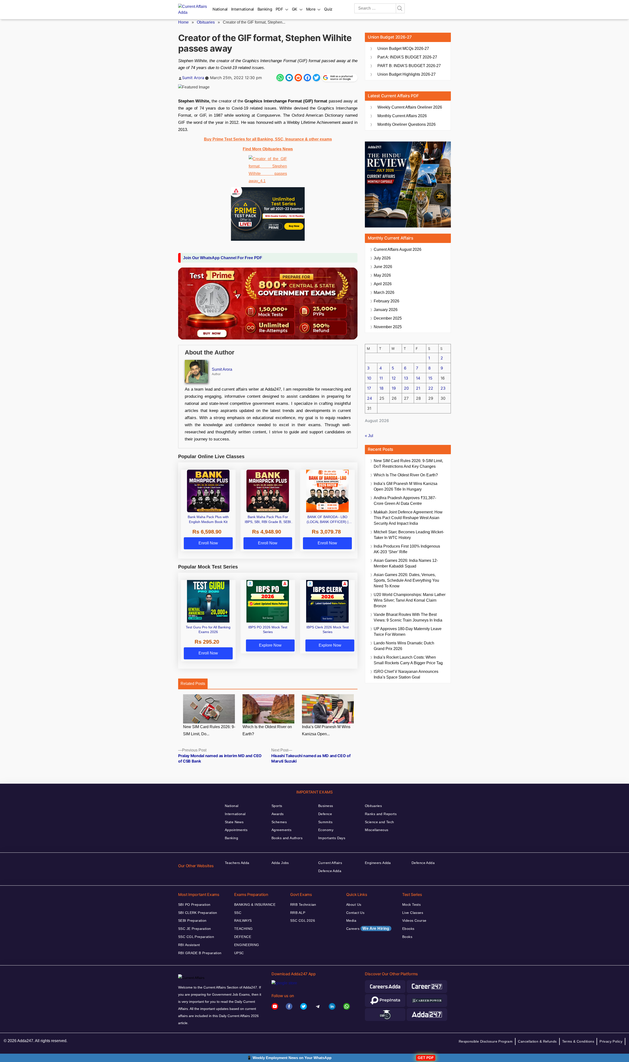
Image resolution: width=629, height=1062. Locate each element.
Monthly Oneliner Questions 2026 (406, 124)
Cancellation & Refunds (537, 1041)
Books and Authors (287, 838)
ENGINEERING (246, 945)
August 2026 (397, 249)
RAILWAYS (243, 920)
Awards (278, 814)
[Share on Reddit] (298, 77)
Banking (264, 9)
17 (369, 388)
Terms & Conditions (578, 1041)
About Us (353, 904)
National (220, 9)
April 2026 (383, 284)
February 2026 (386, 301)
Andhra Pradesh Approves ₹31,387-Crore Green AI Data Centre (405, 501)
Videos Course (414, 920)
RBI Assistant (189, 945)
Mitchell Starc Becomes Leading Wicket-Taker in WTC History (409, 535)
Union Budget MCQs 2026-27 (403, 48)
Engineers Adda (378, 863)
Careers (367, 928)
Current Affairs (330, 863)
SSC (237, 913)
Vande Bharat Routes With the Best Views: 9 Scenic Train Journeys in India (408, 617)
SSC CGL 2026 (302, 920)
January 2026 (386, 310)
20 (406, 388)
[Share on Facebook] (307, 77)
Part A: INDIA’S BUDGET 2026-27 (407, 57)
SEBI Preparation (192, 920)
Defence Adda (329, 871)
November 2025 (388, 327)
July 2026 (382, 258)
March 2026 (384, 292)
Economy (325, 830)
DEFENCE (242, 937)
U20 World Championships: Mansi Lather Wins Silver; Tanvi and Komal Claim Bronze (409, 600)
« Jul (369, 436)
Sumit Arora (193, 77)
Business (325, 806)
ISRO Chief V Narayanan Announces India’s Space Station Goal (406, 674)
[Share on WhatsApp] (280, 77)
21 (418, 388)
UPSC (239, 953)
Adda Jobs (280, 863)
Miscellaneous (376, 830)
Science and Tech (379, 822)
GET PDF (426, 1058)
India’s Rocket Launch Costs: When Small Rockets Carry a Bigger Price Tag (408, 660)
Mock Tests (411, 904)
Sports (277, 806)
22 (430, 388)
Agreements (281, 830)
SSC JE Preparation (194, 929)
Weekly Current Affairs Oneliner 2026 (409, 107)
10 (369, 378)
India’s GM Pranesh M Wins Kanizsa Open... (326, 730)
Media (351, 920)
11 (381, 378)
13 (406, 378)
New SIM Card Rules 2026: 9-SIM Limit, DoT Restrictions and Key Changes (408, 463)
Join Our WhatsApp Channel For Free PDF (222, 258)
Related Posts (193, 683)
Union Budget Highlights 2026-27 (406, 74)
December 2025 (388, 318)
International (242, 9)
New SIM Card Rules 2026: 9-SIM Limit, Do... (209, 730)
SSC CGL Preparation (196, 937)
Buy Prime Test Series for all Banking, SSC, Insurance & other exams (268, 139)
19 (394, 388)
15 (430, 378)
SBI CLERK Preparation (197, 913)
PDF (279, 9)
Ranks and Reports (381, 814)
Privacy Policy (611, 1041)
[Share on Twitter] (316, 77)
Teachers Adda (237, 863)
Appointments (236, 830)
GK (294, 9)
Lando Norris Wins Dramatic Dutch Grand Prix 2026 (404, 646)
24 (369, 398)
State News (234, 822)
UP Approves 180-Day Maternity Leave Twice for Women (408, 632)
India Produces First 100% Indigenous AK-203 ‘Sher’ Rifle (407, 549)
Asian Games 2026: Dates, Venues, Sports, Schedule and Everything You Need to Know (406, 580)
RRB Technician (303, 904)
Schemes (279, 822)
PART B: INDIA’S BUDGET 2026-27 (409, 66)
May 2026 (382, 275)
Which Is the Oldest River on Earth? (267, 730)
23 (443, 388)
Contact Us (355, 913)
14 (418, 378)
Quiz (328, 9)
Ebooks (408, 929)
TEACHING (243, 929)
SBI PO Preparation (194, 904)
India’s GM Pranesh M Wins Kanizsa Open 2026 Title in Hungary (405, 486)
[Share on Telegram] (289, 77)
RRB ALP (297, 913)
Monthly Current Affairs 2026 (402, 116)
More (310, 9)
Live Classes (412, 913)
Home (183, 22)
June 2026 (383, 267)
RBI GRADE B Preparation (200, 953)
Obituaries (206, 22)
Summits (325, 822)
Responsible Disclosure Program (486, 1041)
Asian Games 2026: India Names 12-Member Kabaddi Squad (406, 563)
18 (381, 388)
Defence (325, 814)
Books (407, 937)
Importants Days (331, 838)
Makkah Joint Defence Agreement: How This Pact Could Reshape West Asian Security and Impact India (408, 517)
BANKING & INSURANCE (254, 904)
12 (394, 378)
